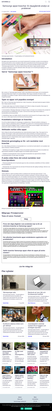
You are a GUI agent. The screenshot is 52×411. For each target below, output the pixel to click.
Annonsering (35, 399)
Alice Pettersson (31, 303)
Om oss (35, 401)
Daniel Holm (5, 303)
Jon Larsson (13, 11)
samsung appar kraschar (44, 11)
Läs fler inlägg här (26, 266)
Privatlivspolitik (28, 408)
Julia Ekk (30, 336)
